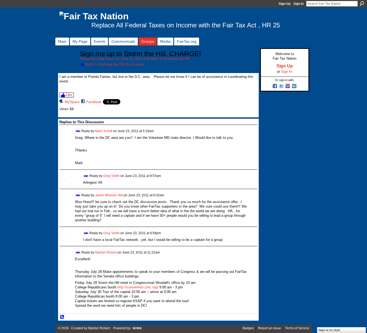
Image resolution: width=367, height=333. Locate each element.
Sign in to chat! (329, 330)
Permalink (78, 131)
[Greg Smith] (68, 65)
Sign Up (284, 4)
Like (69, 95)
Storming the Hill (176, 59)
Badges (248, 328)
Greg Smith (105, 59)
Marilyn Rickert (106, 252)
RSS (62, 317)
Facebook (94, 102)
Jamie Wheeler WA (109, 195)
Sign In (298, 4)
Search (362, 3)
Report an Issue (269, 328)
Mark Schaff (103, 131)
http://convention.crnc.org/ (137, 287)
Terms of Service (297, 328)
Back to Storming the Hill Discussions (114, 64)
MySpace (72, 102)
